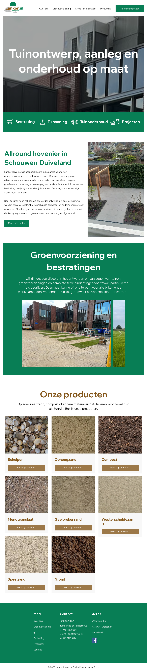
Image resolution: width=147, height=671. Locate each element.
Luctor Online (93, 667)
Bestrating (38, 638)
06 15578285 (70, 629)
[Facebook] (94, 640)
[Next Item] (120, 333)
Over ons (38, 621)
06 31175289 (68, 638)
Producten (38, 644)
